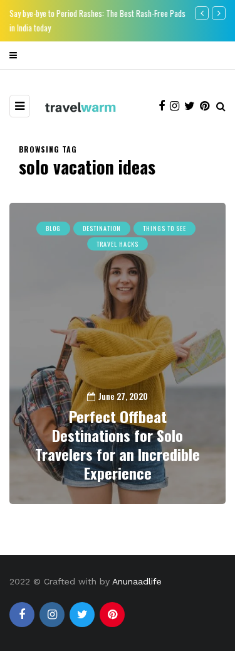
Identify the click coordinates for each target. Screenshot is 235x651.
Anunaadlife (137, 581)
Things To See (164, 228)
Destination (102, 228)
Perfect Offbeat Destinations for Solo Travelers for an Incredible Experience (117, 444)
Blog (53, 228)
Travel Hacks (117, 244)
